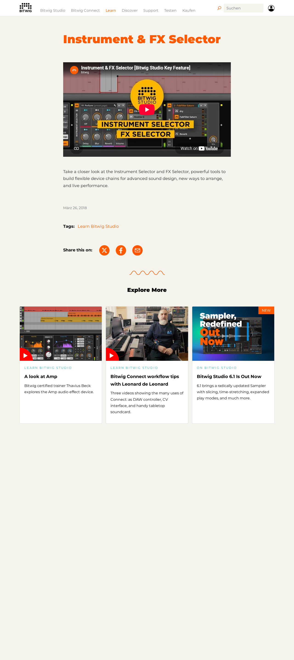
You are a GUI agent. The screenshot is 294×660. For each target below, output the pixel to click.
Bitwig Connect (85, 10)
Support (150, 10)
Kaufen (188, 10)
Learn (111, 10)
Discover (130, 10)
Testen (170, 10)
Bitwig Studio (52, 10)
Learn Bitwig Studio (98, 226)
